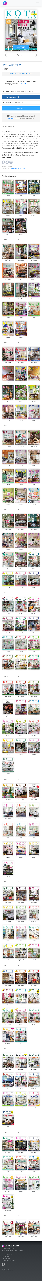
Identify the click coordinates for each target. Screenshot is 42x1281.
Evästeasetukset (8, 1261)
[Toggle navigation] (37, 3)
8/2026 (23, 84)
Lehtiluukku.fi (12, 1246)
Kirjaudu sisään (14, 119)
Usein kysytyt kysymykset (12, 1251)
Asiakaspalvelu (8, 1249)
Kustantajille (7, 1259)
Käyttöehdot (7, 1254)
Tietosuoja (6, 1256)
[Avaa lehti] (8, 186)
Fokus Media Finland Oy (17, 169)
